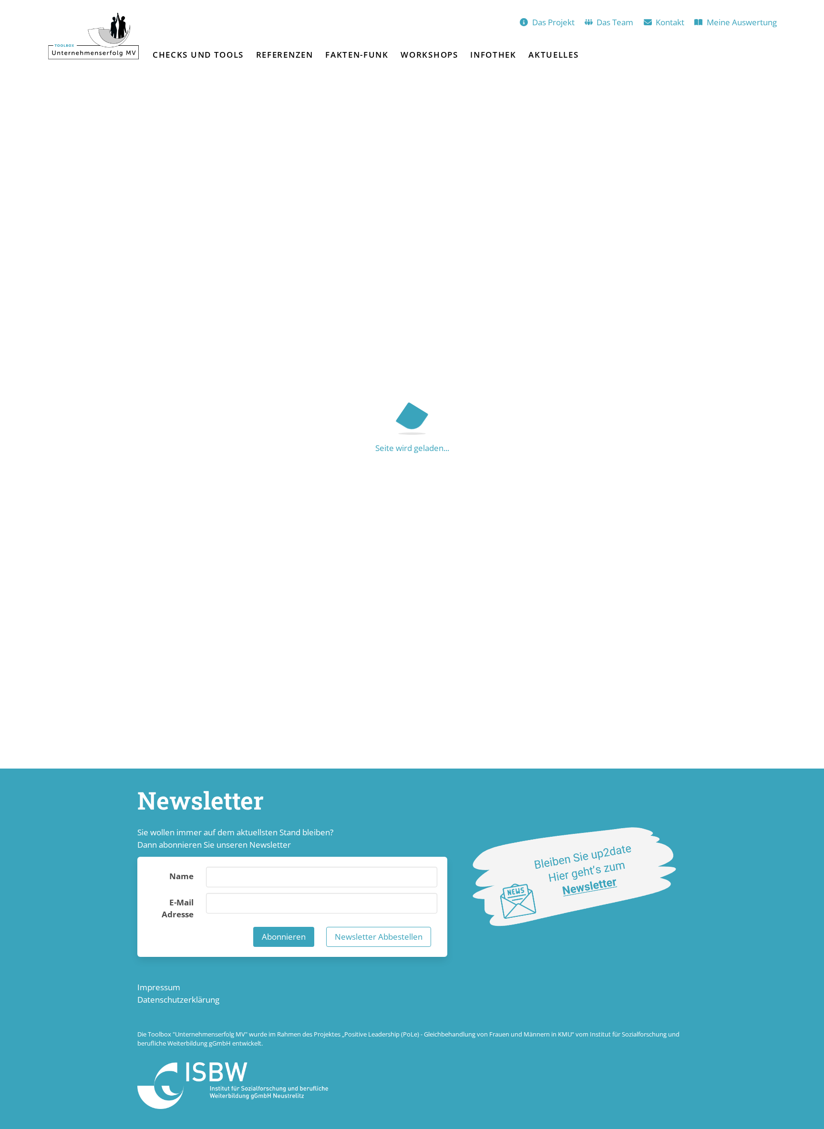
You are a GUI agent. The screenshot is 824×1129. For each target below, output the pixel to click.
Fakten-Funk (357, 54)
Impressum (158, 987)
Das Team (615, 22)
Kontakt (670, 22)
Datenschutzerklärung (178, 999)
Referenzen (284, 54)
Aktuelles (553, 54)
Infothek (493, 54)
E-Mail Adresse (178, 908)
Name (181, 876)
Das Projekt (553, 22)
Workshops (429, 54)
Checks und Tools (198, 54)
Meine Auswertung (742, 22)
